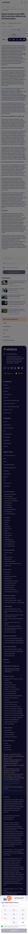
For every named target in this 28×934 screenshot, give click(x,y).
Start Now (14, 930)
